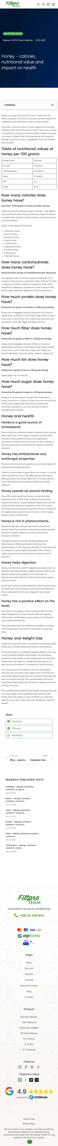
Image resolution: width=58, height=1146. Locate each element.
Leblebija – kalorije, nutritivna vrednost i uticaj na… (19, 788)
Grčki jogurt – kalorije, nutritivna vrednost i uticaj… (21, 846)
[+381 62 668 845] (16, 915)
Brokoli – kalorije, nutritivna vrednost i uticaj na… (18, 823)
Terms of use (29, 1119)
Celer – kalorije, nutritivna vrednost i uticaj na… (18, 811)
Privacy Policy (29, 1124)
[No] (54, 1135)
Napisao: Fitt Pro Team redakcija (18, 40)
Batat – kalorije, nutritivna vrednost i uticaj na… (18, 800)
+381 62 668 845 (32, 915)
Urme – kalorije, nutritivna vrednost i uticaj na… (22, 835)
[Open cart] (48, 4)
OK (29, 1142)
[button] (52, 105)
